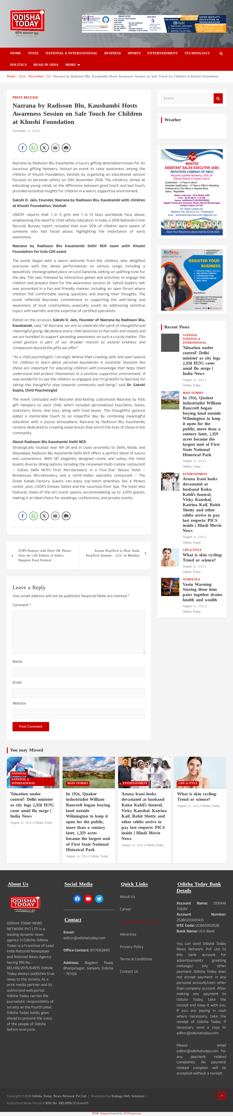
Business (112, 53)
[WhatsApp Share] (33, 147)
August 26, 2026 (193, 380)
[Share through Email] (55, 147)
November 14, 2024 (25, 131)
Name (17, 662)
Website (19, 704)
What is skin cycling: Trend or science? (202, 558)
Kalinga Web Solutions (127, 1096)
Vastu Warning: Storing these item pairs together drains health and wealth (202, 592)
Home (15, 53)
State (33, 53)
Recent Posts (177, 327)
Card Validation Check (139, 922)
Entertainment (162, 53)
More (70, 65)
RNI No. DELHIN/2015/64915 (67, 1103)
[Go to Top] (221, 1095)
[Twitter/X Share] (44, 147)
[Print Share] (66, 147)
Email (17, 683)
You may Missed (26, 750)
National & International (72, 53)
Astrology (191, 580)
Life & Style (192, 550)
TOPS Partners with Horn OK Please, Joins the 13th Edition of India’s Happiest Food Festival (44, 555)
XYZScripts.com (132, 1114)
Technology (197, 53)
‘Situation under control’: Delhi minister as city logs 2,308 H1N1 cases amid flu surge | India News (201, 361)
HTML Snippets (100, 1114)
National (190, 336)
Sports (134, 53)
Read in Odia (45, 65)
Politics (18, 65)
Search (218, 98)
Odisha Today (192, 385)
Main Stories (193, 393)
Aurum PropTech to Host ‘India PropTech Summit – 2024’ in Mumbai (112, 553)
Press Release (25, 98)
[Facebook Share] (22, 147)
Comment (22, 606)
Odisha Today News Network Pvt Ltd (59, 1096)
